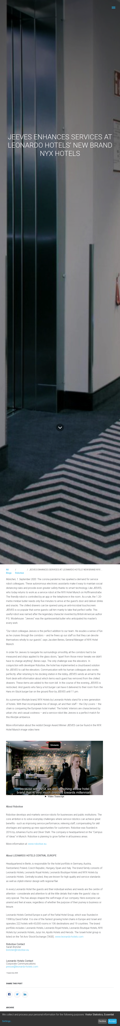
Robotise (19, 573)
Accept (112, 1021)
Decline (102, 1021)
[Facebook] (9, 994)
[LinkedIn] (25, 994)
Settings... (7, 1021)
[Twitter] (17, 994)
